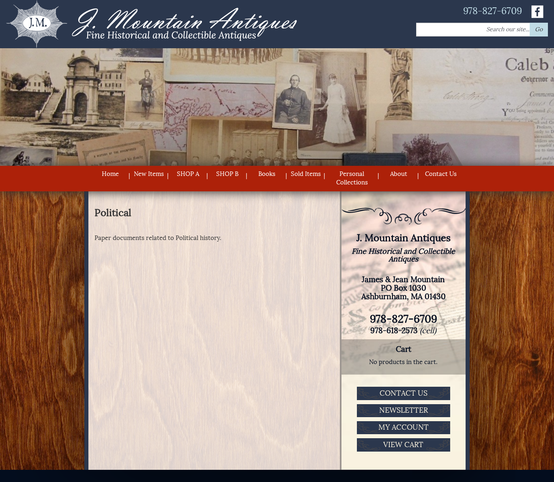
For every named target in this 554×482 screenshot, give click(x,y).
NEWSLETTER (403, 410)
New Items (149, 174)
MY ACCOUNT (403, 427)
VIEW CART (403, 444)
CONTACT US (403, 393)
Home (110, 174)
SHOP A (188, 174)
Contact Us (441, 174)
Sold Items (306, 174)
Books (266, 174)
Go (539, 29)
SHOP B (227, 174)
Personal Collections (352, 178)
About (398, 174)
